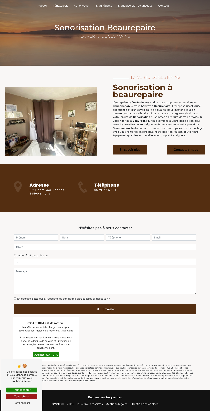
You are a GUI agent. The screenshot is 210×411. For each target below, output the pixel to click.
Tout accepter (22, 389)
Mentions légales (116, 404)
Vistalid (59, 404)
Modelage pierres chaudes (135, 6)
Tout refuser (21, 396)
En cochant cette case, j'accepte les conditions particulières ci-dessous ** (63, 298)
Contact (163, 6)
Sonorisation (82, 6)
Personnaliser (22, 402)
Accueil (42, 6)
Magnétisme (104, 6)
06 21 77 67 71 (105, 190)
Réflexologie (60, 6)
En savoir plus (129, 150)
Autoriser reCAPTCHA (46, 354)
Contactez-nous (186, 150)
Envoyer (109, 309)
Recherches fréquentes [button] (105, 397)
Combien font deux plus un (31, 255)
